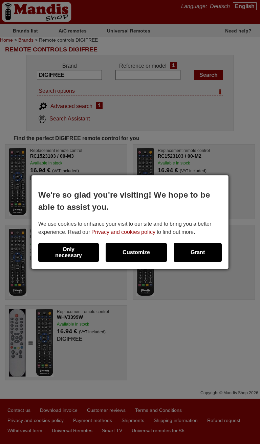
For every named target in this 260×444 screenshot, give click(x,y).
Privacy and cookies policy (123, 232)
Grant (198, 252)
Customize (136, 252)
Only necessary (68, 252)
